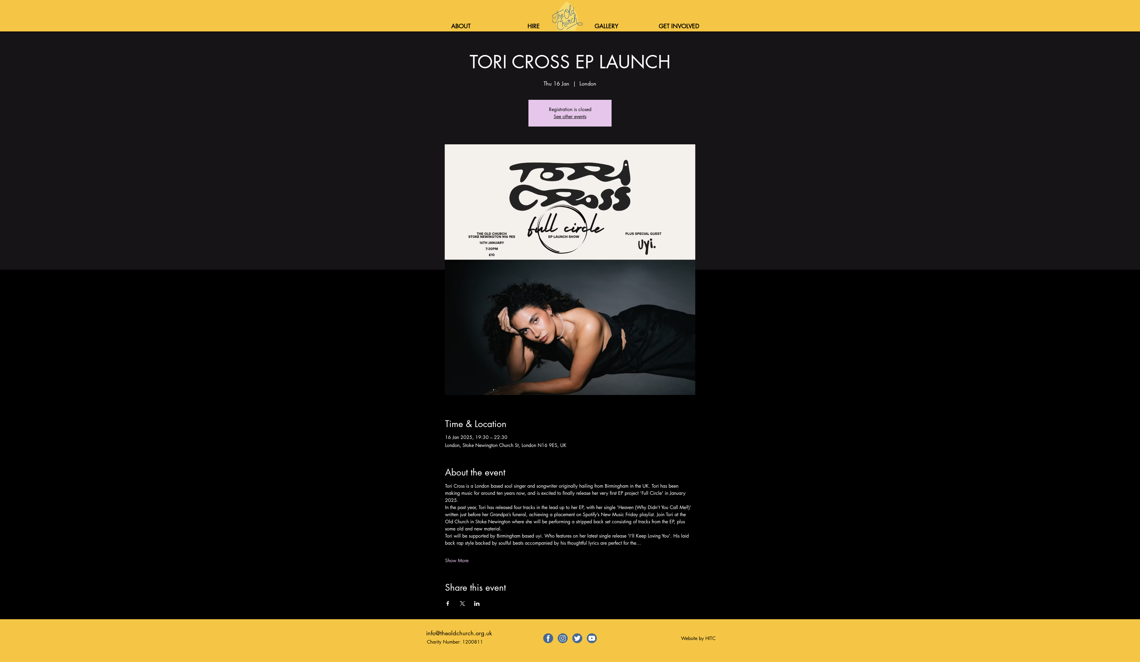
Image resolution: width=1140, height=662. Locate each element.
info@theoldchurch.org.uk (459, 633)
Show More (456, 560)
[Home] (566, 16)
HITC (710, 638)
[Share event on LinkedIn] (477, 603)
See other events (570, 116)
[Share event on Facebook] (448, 603)
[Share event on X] (462, 603)
